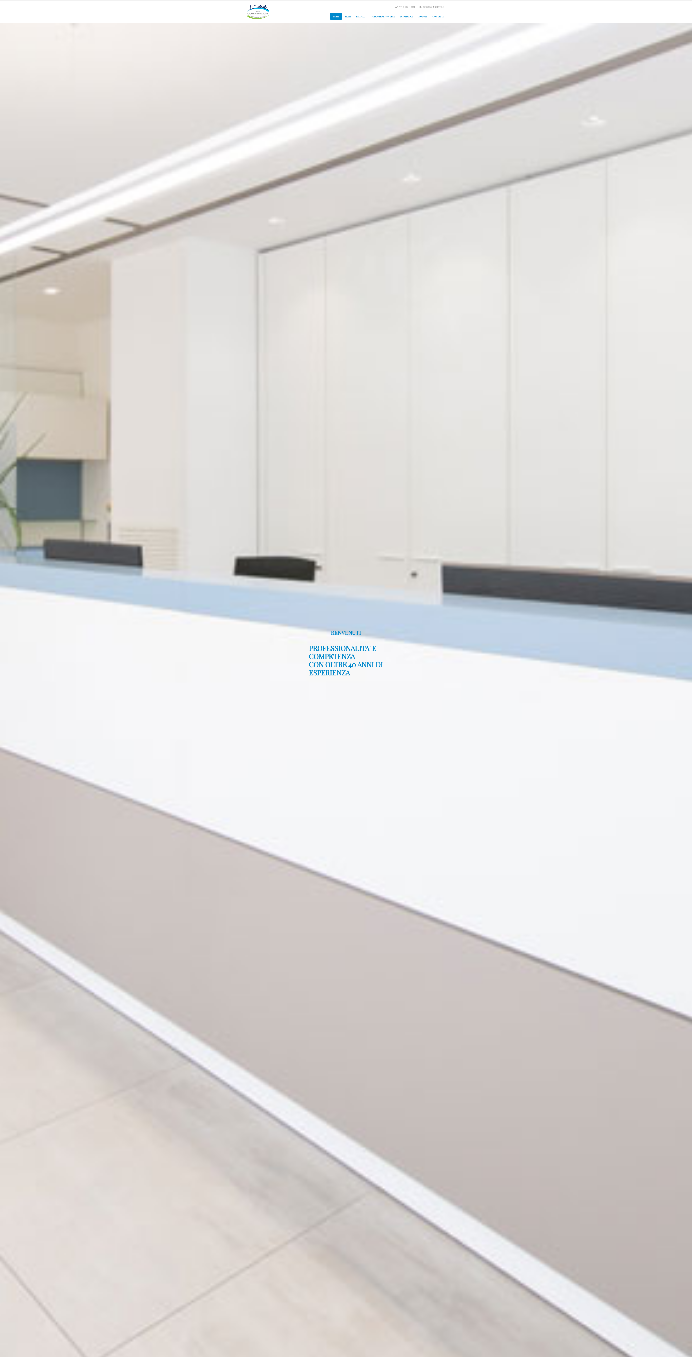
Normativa (406, 16)
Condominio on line (383, 16)
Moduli (422, 16)
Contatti (437, 16)
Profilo (360, 16)
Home (336, 16)
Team (348, 16)
